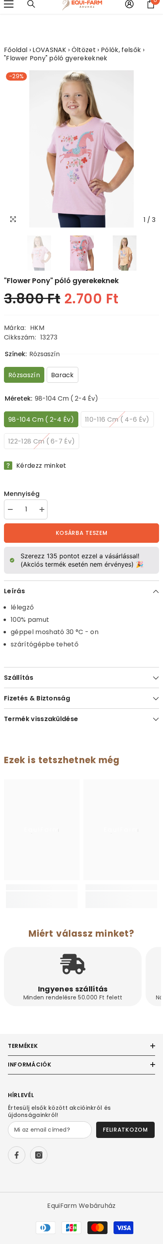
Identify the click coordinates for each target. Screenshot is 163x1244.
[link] (42, 895)
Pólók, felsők (121, 49)
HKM (37, 327)
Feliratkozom (125, 1130)
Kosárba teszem (82, 533)
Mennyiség (22, 494)
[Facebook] (16, 1155)
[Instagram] (38, 1155)
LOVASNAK (49, 49)
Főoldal (15, 49)
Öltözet (84, 49)
